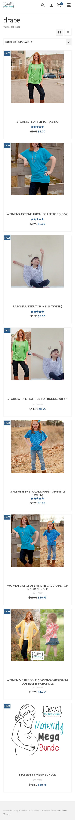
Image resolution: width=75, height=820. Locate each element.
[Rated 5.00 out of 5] (37, 127)
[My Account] (51, 5)
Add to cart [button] (37, 136)
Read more (37, 414)
